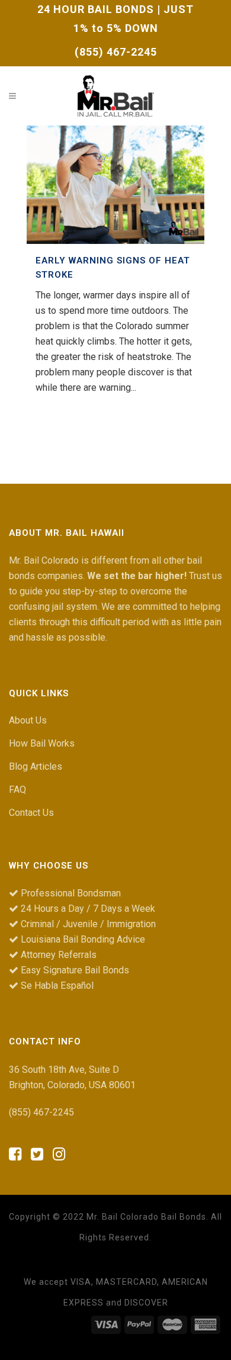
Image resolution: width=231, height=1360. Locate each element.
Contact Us (31, 812)
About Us (28, 720)
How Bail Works (42, 743)
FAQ (17, 789)
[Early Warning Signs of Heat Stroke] (115, 185)
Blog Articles (35, 766)
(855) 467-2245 (116, 52)
